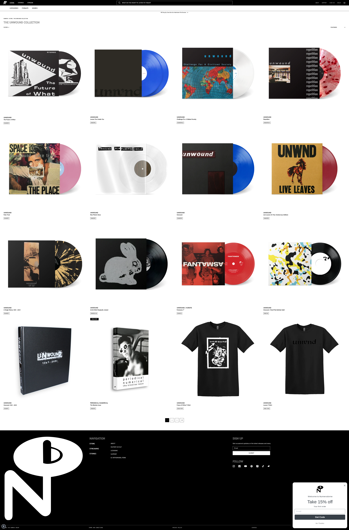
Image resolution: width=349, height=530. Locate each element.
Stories (21, 3)
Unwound (9, 118)
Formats (25, 8)
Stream (30, 3)
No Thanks (320, 523)
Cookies (254, 527)
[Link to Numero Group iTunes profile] (257, 466)
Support (324, 2)
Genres (35, 8)
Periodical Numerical (99, 404)
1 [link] (167, 420)
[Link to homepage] (5, 2)
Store (12, 3)
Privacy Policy (177, 527)
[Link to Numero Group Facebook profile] (239, 466)
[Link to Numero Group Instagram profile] (234, 466)
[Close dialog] (344, 485)
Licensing (114, 451)
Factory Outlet (116, 447)
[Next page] (182, 420)
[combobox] (174, 3)
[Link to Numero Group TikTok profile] (263, 466)
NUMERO (6, 18)
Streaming (94, 449)
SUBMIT (251, 453)
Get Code (320, 517)
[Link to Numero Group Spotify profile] (251, 466)
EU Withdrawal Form (118, 458)
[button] (344, 3)
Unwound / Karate (184, 309)
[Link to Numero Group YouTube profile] (245, 466)
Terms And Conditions (96, 527)
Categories (14, 8)
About (317, 2)
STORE (11, 18)
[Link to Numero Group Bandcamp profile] (269, 466)
